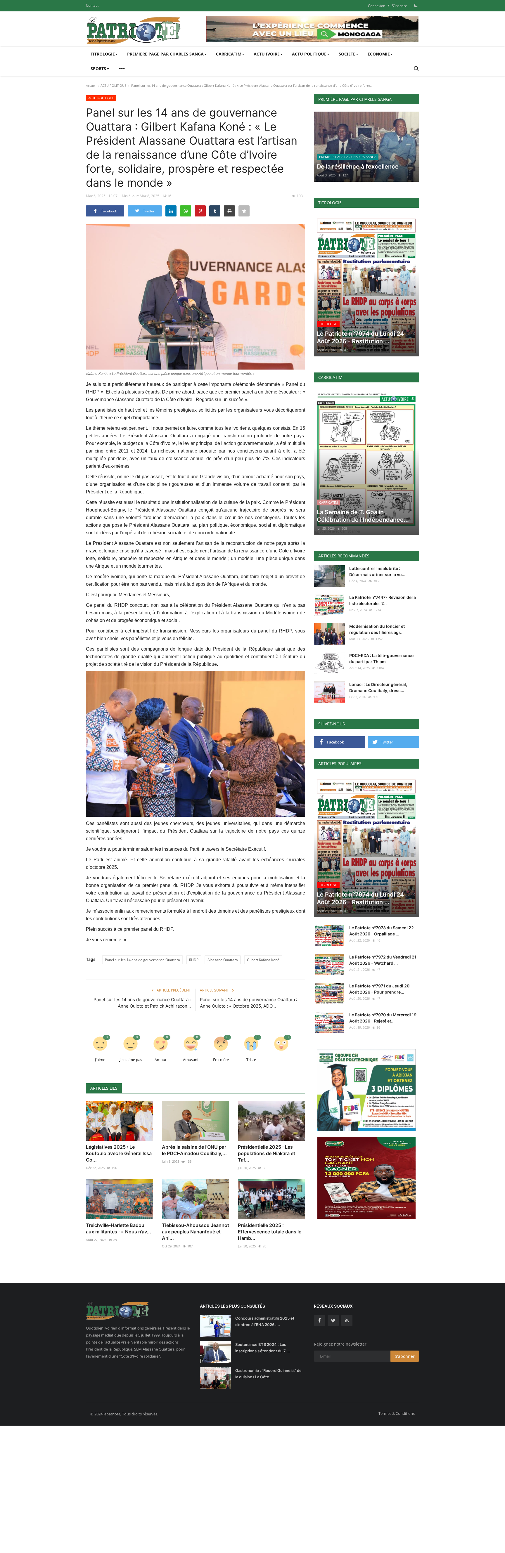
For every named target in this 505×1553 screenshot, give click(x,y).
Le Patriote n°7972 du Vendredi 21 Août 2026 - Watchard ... (382, 960)
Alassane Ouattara (222, 959)
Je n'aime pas (131, 1059)
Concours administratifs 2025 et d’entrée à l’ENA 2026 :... (264, 1321)
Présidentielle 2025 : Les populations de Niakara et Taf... (266, 1153)
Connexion (376, 5)
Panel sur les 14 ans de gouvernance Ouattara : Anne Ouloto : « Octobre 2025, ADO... (248, 1003)
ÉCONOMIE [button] (379, 54)
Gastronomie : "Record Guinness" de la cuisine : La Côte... (268, 1373)
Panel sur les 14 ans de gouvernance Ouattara (142, 959)
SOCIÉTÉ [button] (347, 54)
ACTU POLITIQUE (113, 85)
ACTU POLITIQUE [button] (309, 54)
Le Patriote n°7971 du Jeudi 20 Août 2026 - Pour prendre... (379, 988)
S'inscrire (399, 5)
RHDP (193, 959)
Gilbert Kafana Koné (263, 959)
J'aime (100, 1059)
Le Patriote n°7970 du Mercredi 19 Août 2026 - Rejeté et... (382, 1017)
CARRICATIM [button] (228, 54)
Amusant (191, 1059)
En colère (221, 1059)
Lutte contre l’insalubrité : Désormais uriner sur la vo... (377, 571)
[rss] (346, 1320)
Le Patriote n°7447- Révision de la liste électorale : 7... (382, 600)
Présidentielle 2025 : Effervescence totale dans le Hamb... (269, 1231)
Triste (251, 1059)
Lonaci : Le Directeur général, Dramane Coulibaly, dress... (378, 687)
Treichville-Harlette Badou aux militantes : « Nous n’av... (118, 1228)
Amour (161, 1059)
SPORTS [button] (98, 68)
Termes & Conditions (396, 1413)
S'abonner (405, 1356)
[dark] (416, 5)
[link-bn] (312, 29)
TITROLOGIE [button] (103, 54)
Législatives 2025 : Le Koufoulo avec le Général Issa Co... (119, 1153)
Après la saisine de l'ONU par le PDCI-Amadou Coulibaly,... (194, 1150)
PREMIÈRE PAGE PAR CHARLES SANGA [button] (165, 54)
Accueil (91, 85)
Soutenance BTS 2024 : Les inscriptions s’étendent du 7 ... (262, 1347)
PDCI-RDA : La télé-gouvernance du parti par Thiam (381, 658)
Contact (92, 5)
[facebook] (319, 1320)
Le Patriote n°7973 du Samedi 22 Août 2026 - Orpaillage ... (381, 930)
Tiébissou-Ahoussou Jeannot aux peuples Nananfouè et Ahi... (195, 1231)
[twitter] (333, 1320)
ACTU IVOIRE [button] (267, 54)
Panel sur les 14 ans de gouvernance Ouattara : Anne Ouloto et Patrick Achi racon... (142, 1003)
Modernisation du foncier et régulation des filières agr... (377, 629)
